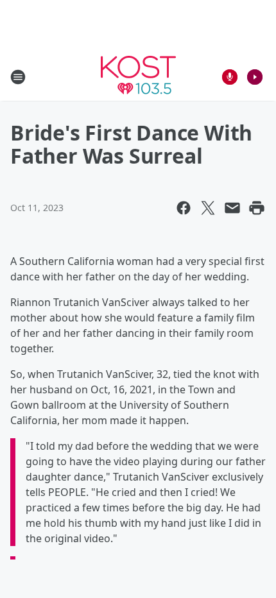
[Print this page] (257, 208)
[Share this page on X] (208, 208)
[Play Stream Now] (255, 77)
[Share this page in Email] (232, 208)
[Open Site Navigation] (18, 77)
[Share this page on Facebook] (184, 208)
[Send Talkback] (229, 77)
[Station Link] (138, 77)
